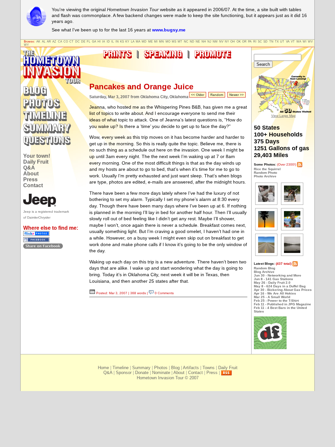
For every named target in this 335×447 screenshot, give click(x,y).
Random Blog (264, 268)
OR (244, 41)
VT (293, 41)
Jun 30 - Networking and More (277, 275)
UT (282, 41)
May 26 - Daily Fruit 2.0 (272, 282)
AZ (54, 41)
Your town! (36, 156)
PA (250, 41)
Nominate (161, 372)
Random (216, 95)
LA (132, 41)
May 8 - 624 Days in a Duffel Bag (280, 286)
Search (263, 64)
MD (144, 41)
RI (254, 41)
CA (60, 41)
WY (26, 44)
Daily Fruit (35, 162)
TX (277, 41)
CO (65, 41)
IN (117, 41)
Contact (33, 185)
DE (83, 41)
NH (204, 41)
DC (77, 41)
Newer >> (236, 95)
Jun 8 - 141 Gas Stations (273, 279)
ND (192, 41)
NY (227, 41)
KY (127, 41)
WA (298, 41)
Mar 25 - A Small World (272, 297)
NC (186, 41)
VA (288, 41)
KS (122, 41)
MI (156, 41)
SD (265, 41)
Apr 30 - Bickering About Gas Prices (283, 290)
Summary (141, 367)
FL (88, 41)
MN (161, 41)
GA (94, 41)
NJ (209, 41)
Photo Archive (265, 176)
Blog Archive (264, 272)
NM (215, 41)
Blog (175, 367)
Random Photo (265, 172)
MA (138, 41)
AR (49, 41)
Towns (209, 367)
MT (180, 41)
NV (221, 41)
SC (260, 41)
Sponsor (124, 372)
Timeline (121, 367)
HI (99, 41)
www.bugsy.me (168, 29)
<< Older (197, 95)
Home (103, 367)
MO (168, 41)
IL (112, 41)
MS (174, 41)
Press (30, 179)
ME (150, 41)
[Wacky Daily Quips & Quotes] (270, 348)
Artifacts (191, 367)
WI (305, 41)
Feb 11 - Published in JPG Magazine (282, 304)
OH (232, 41)
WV (310, 41)
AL (43, 41)
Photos (161, 367)
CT (71, 41)
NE (198, 41)
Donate (142, 372)
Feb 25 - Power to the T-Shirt (276, 300)
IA (103, 41)
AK (38, 41)
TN (271, 41)
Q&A (29, 167)
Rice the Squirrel (267, 169)
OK (239, 41)
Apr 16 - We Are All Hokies (275, 293)
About (31, 173)
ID (108, 41)
